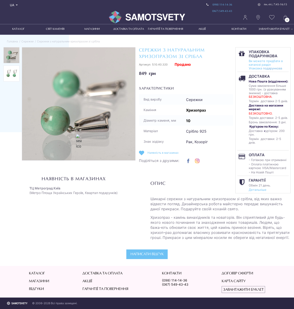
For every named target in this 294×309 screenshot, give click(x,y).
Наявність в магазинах (162, 152)
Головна (12, 41)
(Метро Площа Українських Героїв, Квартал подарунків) (73, 190)
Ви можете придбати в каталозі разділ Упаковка (266, 64)
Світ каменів (55, 29)
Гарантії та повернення (165, 29)
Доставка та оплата (128, 29)
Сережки (27, 41)
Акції (202, 29)
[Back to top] (284, 299)
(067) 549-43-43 (222, 11)
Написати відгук (147, 254)
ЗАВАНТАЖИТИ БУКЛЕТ (274, 29)
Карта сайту (234, 281)
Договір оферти (237, 273)
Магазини (92, 29)
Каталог (18, 29)
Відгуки (36, 289)
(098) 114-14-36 (222, 4)
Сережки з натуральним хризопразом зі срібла (68, 41)
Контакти (239, 29)
